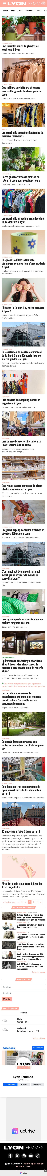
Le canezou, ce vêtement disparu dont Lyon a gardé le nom (30, 926)
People (19, 952)
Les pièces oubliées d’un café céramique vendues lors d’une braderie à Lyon (23, 263)
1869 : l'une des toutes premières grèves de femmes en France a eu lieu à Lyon (30, 946)
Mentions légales (30, 1163)
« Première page (9, 902)
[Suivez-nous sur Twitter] (16, 1157)
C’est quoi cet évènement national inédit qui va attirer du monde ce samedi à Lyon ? (21, 574)
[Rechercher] (43, 3)
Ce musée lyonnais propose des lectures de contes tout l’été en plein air (23, 744)
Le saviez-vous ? (22, 912)
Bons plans (5, 174)
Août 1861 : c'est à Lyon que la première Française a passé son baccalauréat (30, 966)
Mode (13, 10)
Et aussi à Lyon (7, 43)
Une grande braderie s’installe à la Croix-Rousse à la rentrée (21, 443)
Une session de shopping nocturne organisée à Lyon (21, 401)
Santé (39, 10)
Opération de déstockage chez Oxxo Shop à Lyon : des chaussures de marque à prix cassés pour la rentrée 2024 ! (22, 665)
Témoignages (29, 10)
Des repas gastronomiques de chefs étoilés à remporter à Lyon (22, 487)
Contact (28, 1166)
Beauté (20, 10)
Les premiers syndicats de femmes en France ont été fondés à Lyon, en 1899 (31, 937)
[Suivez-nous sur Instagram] (23, 1157)
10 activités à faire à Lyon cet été (21, 831)
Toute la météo (38, 1038)
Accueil (5, 10)
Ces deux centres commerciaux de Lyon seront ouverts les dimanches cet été (21, 790)
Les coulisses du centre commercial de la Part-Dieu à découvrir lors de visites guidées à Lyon (22, 355)
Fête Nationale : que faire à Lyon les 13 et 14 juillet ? (22, 885)
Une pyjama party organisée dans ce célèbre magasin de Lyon (22, 621)
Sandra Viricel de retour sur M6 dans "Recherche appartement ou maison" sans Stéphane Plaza (30, 956)
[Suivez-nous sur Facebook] (23, 1066)
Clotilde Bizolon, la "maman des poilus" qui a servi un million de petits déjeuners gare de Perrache (31, 917)
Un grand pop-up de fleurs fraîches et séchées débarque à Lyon (23, 531)
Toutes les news (37, 972)
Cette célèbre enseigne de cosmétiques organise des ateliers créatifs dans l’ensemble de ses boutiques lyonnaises (21, 698)
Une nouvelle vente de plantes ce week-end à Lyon (20, 48)
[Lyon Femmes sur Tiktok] (37, 1157)
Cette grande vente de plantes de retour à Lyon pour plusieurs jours (21, 178)
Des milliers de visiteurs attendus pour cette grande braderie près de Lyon (21, 90)
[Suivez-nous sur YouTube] (30, 1157)
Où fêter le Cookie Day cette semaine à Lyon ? (23, 309)
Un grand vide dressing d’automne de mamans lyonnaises (22, 134)
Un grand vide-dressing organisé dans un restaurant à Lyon (23, 220)
